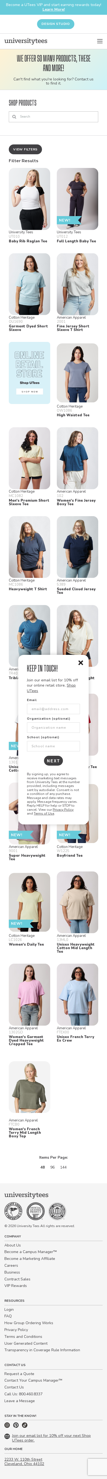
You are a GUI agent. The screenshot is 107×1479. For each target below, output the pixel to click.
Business (12, 1272)
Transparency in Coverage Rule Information (42, 1350)
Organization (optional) (49, 718)
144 (63, 1167)
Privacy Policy (63, 809)
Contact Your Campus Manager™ (33, 1380)
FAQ (8, 1316)
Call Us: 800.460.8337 (23, 1394)
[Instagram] (7, 1426)
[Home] (25, 41)
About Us (12, 1245)
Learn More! (54, 9)
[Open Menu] (100, 41)
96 (52, 1167)
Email (32, 700)
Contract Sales (17, 1279)
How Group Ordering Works (28, 1323)
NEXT (53, 760)
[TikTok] (24, 1426)
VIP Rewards (15, 1285)
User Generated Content (25, 1343)
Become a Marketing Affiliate (29, 1258)
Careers (11, 1265)
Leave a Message (19, 1401)
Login (9, 1309)
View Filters (25, 149)
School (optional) (43, 737)
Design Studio (55, 24)
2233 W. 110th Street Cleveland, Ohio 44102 (24, 1462)
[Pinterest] (16, 1426)
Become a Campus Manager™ (30, 1251)
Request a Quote (19, 1373)
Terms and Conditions (23, 1336)
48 (42, 1167)
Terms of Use (44, 813)
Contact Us (14, 1387)
